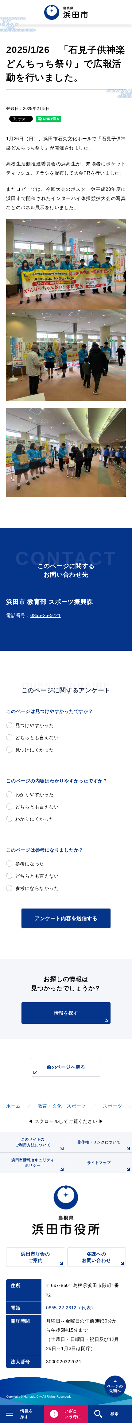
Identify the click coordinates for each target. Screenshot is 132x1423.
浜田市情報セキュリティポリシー (32, 1163)
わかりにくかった (34, 819)
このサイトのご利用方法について (33, 1142)
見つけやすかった (34, 725)
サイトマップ (99, 1163)
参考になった (29, 863)
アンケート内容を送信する (66, 918)
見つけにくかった (34, 749)
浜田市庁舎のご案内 (35, 1257)
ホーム (13, 1106)
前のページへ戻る (66, 1067)
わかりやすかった (34, 794)
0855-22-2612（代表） (71, 1307)
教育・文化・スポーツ (62, 1106)
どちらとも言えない (37, 737)
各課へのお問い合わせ (96, 1257)
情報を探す (66, 1012)
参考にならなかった (37, 888)
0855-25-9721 (45, 615)
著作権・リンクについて (98, 1142)
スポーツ (112, 1106)
